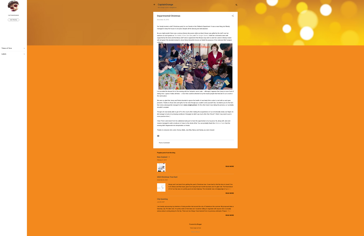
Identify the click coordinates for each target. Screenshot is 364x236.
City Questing (162, 199)
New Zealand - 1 (163, 157)
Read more (230, 166)
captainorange (13, 15)
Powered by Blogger (195, 224)
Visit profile (13, 20)
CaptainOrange (165, 4)
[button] (233, 16)
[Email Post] (158, 136)
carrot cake (199, 91)
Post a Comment (164, 143)
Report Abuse (195, 232)
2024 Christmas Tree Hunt (167, 177)
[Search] (236, 5)
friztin (199, 228)
